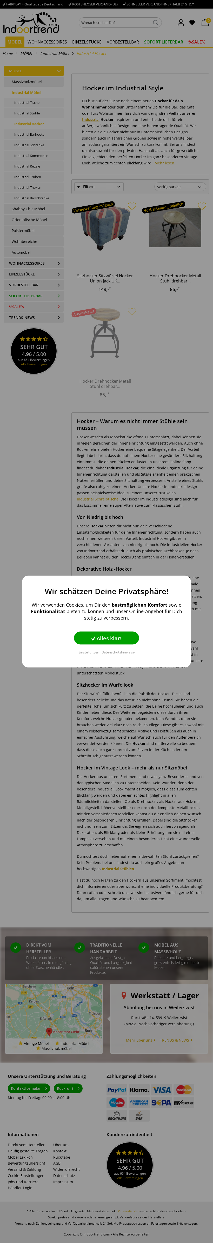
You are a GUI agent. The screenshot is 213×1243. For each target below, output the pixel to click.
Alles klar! (108, 638)
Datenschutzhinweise (118, 652)
